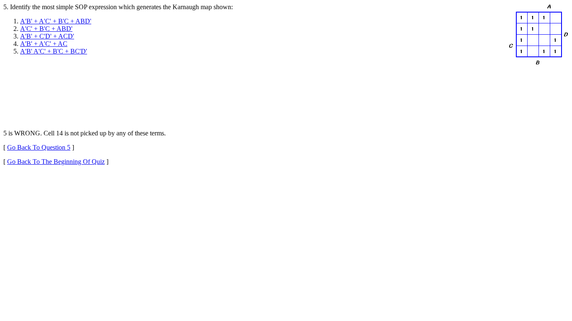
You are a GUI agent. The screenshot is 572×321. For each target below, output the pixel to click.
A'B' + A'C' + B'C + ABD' (55, 21)
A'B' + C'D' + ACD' (47, 36)
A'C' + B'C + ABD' (46, 28)
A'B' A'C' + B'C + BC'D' (53, 51)
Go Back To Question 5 (38, 147)
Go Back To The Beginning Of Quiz (56, 161)
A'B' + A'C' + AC (43, 43)
